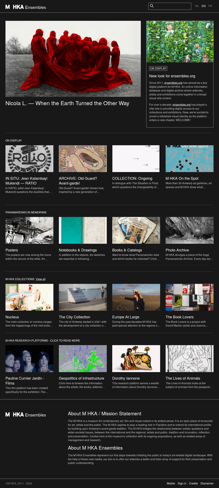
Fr (210, 6)
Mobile (171, 483)
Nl (197, 6)
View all (41, 279)
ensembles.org (173, 83)
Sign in (182, 483)
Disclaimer (207, 483)
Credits (193, 483)
